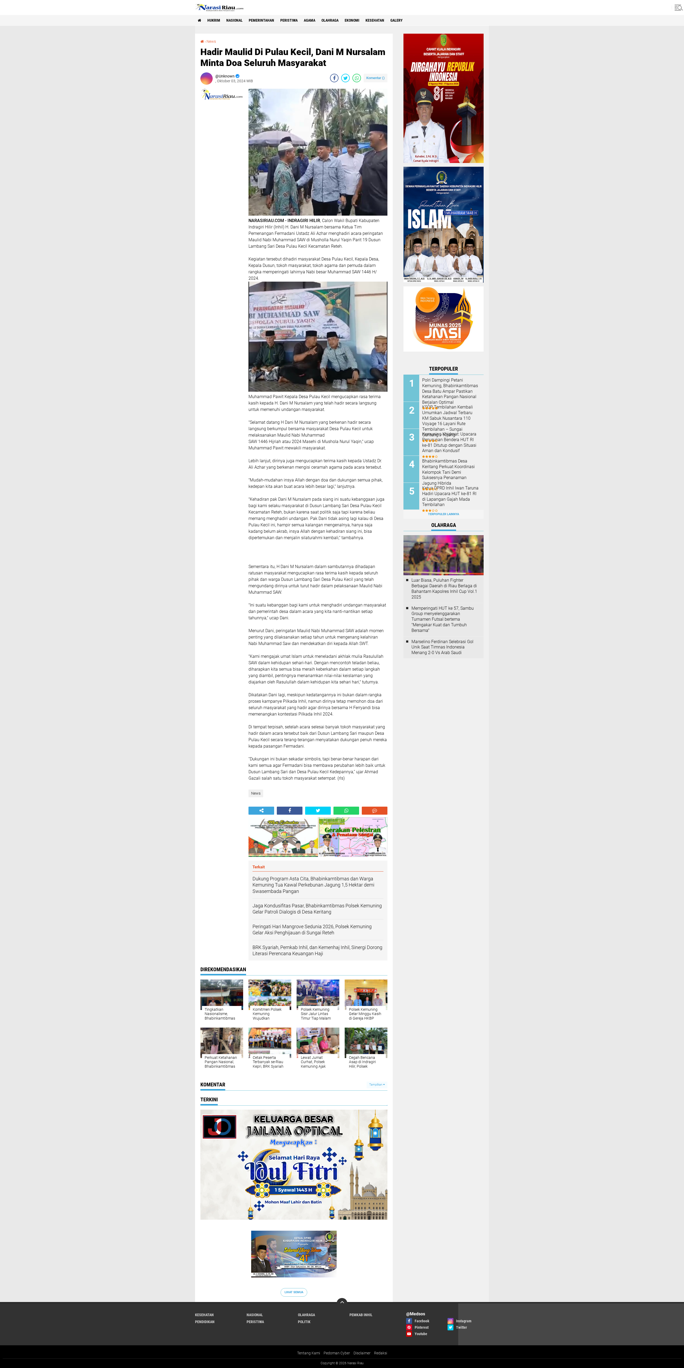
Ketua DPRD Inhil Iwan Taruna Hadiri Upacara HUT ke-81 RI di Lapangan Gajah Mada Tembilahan (450, 496)
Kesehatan (375, 20)
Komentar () (375, 78)
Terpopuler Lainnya (443, 514)
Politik (304, 1322)
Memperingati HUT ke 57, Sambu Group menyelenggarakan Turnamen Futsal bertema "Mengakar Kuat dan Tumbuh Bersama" (442, 619)
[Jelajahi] (678, 7)
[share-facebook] (334, 78)
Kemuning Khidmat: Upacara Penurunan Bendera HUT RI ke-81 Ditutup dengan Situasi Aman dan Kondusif (449, 442)
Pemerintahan (261, 20)
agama (309, 20)
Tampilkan (376, 1084)
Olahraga (330, 20)
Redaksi (380, 1353)
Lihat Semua (294, 1292)
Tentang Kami (308, 1353)
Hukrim (213, 20)
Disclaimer (362, 1353)
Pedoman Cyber (337, 1353)
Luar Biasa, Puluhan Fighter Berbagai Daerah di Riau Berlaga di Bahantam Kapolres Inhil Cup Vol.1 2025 (444, 588)
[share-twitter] (345, 78)
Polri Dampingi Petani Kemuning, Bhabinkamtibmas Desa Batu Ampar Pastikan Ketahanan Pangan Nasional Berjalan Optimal (450, 391)
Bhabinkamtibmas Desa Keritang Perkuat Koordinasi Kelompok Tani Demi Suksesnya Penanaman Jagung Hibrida (448, 472)
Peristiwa (289, 20)
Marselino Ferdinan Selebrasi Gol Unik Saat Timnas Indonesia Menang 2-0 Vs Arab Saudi (442, 647)
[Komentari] (374, 811)
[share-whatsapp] (356, 78)
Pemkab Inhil (360, 1315)
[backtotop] (342, 1303)
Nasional (234, 20)
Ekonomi (352, 20)
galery (396, 20)
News (211, 41)
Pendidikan (205, 1322)
